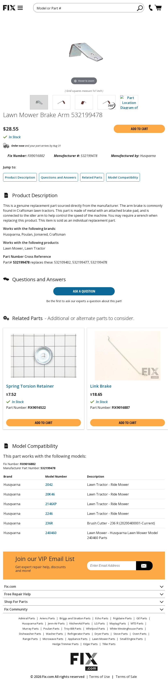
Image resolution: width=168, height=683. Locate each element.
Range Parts (30, 639)
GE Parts (141, 618)
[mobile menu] (20, 8)
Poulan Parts (51, 628)
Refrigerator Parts (79, 634)
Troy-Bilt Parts (72, 628)
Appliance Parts (77, 639)
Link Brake (100, 386)
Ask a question (84, 291)
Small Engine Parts (131, 639)
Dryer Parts (102, 634)
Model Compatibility (123, 177)
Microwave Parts (53, 639)
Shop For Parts (16, 601)
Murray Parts (31, 628)
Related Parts (92, 177)
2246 (49, 513)
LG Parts (99, 623)
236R (49, 523)
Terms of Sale (126, 676)
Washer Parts (54, 634)
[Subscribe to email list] (144, 565)
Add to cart (139, 129)
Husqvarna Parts (32, 623)
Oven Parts (139, 634)
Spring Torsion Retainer (30, 386)
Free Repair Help (17, 594)
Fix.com (10, 586)
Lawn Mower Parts (103, 639)
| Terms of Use (98, 676)
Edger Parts (90, 644)
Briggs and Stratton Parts (75, 618)
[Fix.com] (9, 7)
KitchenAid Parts (79, 623)
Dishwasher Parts (30, 634)
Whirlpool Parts (95, 628)
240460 (50, 533)
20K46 (50, 494)
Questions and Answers (58, 177)
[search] (140, 8)
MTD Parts (137, 623)
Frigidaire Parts (122, 618)
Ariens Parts (47, 618)
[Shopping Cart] (158, 8)
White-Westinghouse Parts (126, 628)
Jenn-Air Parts (56, 623)
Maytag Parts (118, 623)
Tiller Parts (109, 644)
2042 (49, 484)
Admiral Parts (26, 618)
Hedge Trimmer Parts (65, 644)
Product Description (20, 177)
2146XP (51, 504)
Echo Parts (101, 618)
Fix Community (16, 609)
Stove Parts (121, 634)
